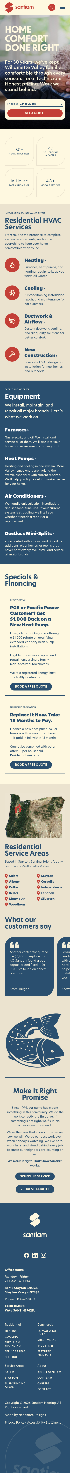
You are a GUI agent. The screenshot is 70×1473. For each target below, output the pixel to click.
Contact (44, 1389)
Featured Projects (44, 1353)
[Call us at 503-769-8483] (51, 7)
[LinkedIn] (35, 1255)
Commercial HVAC (47, 1332)
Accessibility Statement (44, 1422)
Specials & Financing (13, 1344)
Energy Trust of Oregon (26, 633)
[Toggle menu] (62, 7)
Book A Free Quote (31, 686)
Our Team (44, 1377)
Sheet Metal (46, 1340)
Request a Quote (35, 1189)
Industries (45, 1345)
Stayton (11, 1377)
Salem (9, 1372)
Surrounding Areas (15, 1385)
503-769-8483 (25, 1299)
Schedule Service (35, 1176)
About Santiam (49, 1372)
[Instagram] (43, 1255)
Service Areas (15, 1351)
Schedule (12, 1357)
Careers (43, 1383)
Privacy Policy (14, 1422)
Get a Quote (35, 113)
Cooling (11, 1336)
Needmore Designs (32, 1415)
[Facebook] (26, 1255)
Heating (11, 1331)
